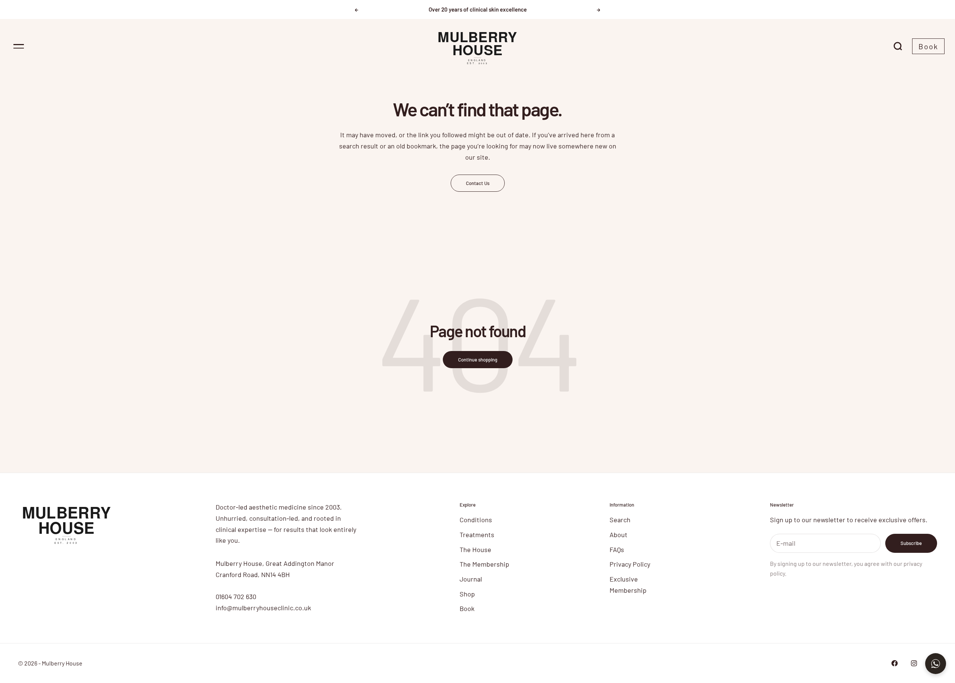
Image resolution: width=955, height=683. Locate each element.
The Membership (484, 564)
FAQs (617, 549)
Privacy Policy (630, 564)
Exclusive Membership (628, 584)
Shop (467, 594)
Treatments (477, 534)
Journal (471, 579)
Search (620, 520)
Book (928, 46)
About (618, 534)
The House (475, 549)
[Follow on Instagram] (914, 663)
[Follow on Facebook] (894, 663)
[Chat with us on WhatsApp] (935, 663)
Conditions (476, 520)
